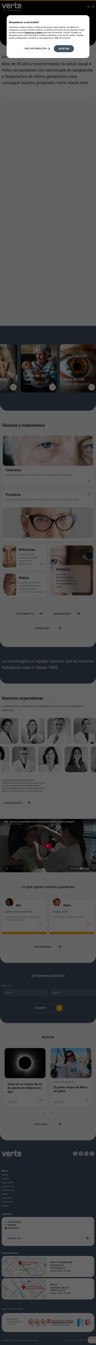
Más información (36, 48)
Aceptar (64, 48)
